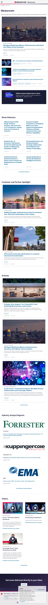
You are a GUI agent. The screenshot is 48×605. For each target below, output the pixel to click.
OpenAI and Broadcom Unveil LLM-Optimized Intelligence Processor (33, 158)
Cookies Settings (41, 589)
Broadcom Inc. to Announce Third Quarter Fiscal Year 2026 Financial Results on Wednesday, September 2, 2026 (12, 144)
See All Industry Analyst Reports (24, 488)
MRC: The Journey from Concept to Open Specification (28, 60)
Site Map (15, 598)
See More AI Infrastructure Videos (11, 528)
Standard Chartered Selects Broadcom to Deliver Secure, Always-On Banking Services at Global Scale (13, 160)
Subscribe (24, 584)
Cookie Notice (22, 601)
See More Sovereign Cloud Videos (11, 560)
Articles (14, 593)
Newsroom (31, 2)
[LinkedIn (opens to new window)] (18, 602)
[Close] (44, 587)
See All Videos (24, 565)
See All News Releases (24, 171)
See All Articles (24, 405)
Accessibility (6, 598)
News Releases (7, 593)
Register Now (19, 100)
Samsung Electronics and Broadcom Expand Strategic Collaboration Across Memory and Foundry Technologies (34, 144)
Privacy (11, 598)
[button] (13, 508)
